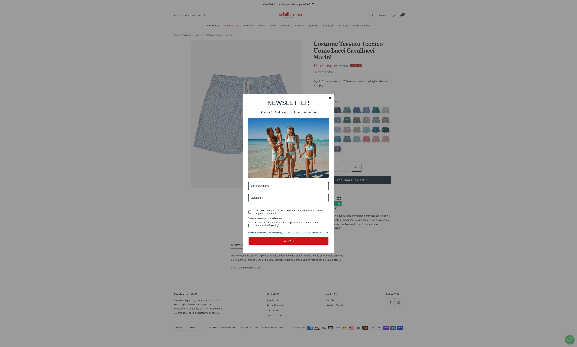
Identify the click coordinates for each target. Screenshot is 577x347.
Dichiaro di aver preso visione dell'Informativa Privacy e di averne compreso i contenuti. (288, 212)
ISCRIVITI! (288, 240)
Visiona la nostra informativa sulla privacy (265, 218)
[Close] (330, 98)
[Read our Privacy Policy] (327, 233)
